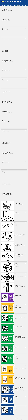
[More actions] (25, 18)
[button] (4, 5)
